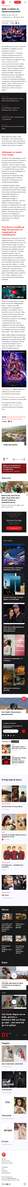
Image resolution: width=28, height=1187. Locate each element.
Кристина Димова (12, 417)
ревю (20, 417)
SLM (18, 1180)
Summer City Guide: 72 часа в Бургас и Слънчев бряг (13, 117)
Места (4, 1159)
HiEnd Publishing (10, 1178)
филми (24, 417)
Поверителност (6, 1173)
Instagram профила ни (15, 405)
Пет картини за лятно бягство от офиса (13, 126)
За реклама (5, 1167)
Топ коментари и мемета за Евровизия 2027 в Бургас (10, 108)
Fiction (8, 1180)
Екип (3, 1169)
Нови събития (6, 1161)
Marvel (4, 419)
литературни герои (13, 397)
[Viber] (18, 23)
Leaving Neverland (7, 389)
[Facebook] (16, 23)
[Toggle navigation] (25, 2)
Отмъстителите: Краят (14, 419)
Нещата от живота (6, 5)
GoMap (18, 2)
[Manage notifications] (25, 1184)
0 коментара (5, 23)
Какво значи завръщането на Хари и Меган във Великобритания (13, 99)
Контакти (5, 1171)
